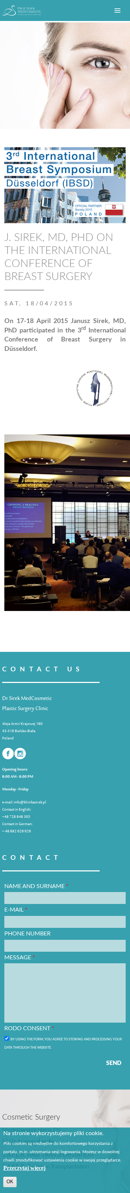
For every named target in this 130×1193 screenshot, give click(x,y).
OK (9, 1181)
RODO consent (29, 1028)
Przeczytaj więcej (24, 1168)
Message (19, 957)
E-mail (15, 910)
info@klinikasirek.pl (30, 802)
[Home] (21, 10)
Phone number (27, 934)
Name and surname (36, 886)
